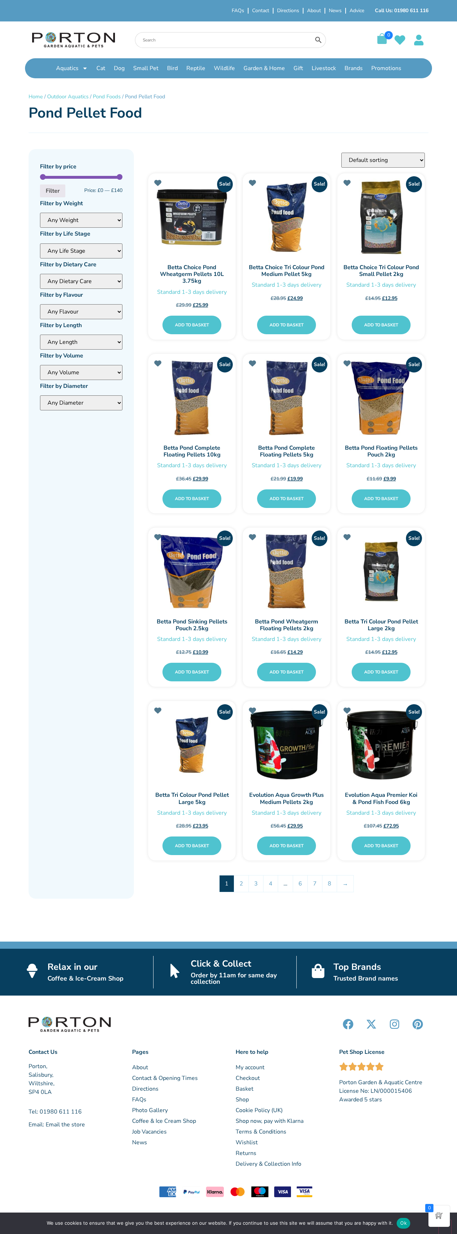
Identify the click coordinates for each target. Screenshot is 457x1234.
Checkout (248, 1078)
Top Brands (357, 967)
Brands (354, 68)
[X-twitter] (371, 1024)
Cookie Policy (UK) (259, 1110)
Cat (100, 68)
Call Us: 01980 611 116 (401, 10)
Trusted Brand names (365, 978)
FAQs (238, 10)
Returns (246, 1153)
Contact (260, 10)
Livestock (324, 68)
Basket (244, 1089)
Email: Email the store (57, 1125)
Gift (298, 68)
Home (36, 96)
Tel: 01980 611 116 (55, 1112)
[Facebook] (348, 1024)
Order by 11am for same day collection (234, 978)
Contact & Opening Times (165, 1078)
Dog (119, 68)
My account (250, 1067)
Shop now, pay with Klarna (269, 1121)
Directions (288, 10)
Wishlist (247, 1142)
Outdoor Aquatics (68, 96)
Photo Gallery (150, 1110)
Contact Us (43, 1052)
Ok (403, 1223)
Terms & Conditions (261, 1132)
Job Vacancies (149, 1132)
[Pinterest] (417, 1024)
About (314, 10)
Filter (53, 191)
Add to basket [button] (192, 325)
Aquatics (67, 68)
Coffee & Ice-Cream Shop (85, 978)
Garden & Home (264, 68)
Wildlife (224, 68)
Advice (357, 10)
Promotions (386, 68)
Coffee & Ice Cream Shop (164, 1121)
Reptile (195, 68)
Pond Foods (107, 96)
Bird (172, 68)
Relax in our (72, 967)
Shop (242, 1100)
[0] (382, 42)
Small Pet (146, 68)
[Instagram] (394, 1024)
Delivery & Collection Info (268, 1164)
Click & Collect (221, 964)
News (335, 10)
